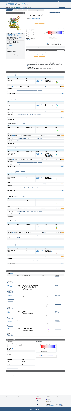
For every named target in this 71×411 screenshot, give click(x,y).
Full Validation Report (41, 342)
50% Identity (22, 114)
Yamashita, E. (33, 54)
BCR (8, 311)
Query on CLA (9, 278)
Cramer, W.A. (58, 54)
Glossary (19, 400)
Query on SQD (9, 295)
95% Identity (35, 114)
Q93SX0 (13, 159)
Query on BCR (9, 312)
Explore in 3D (19, 37)
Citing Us (7, 398)
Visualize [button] (20, 1)
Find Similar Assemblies (10, 45)
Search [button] (16, 1)
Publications (7, 399)
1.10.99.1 (48, 154)
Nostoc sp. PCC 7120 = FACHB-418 (35, 20)
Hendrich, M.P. (46, 54)
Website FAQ (20, 399)
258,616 (17, 3)
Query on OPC (9, 286)
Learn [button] (32, 1)
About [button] (35, 1)
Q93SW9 (13, 135)
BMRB (57, 400)
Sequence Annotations (19, 33)
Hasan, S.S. (50, 54)
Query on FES (9, 329)
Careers (38, 1)
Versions (42, 10)
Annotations (20, 10)
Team (7, 400)
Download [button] (28, 1)
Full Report (63, 28)
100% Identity (39, 114)
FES (8, 328)
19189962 (31, 56)
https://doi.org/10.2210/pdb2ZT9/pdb (34, 18)
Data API (63, 12)
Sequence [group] (17, 99)
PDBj (56, 399)
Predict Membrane (17, 35)
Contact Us (19, 397)
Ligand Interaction (9, 35)
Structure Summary (10, 10)
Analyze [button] (24, 1)
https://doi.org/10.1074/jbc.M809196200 (34, 57)
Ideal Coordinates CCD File (11, 282)
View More (29, 65)
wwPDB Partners (58, 396)
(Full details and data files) (44, 372)
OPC (8, 285)
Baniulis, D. (28, 54)
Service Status (20, 401)
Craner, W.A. (16, 375)
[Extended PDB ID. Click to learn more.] (42, 15)
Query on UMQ (9, 321)
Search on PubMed (36, 56)
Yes (32, 22)
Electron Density (9, 34)
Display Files (52, 12)
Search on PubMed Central (42, 56)
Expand (62, 93)
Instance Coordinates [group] (10, 283)
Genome (34, 10)
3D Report (60, 28)
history (41, 47)
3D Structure (23, 99)
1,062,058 (25, 3)
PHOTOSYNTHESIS (34, 19)
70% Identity (26, 114)
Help (59, 1)
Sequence (29, 10)
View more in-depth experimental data (12, 367)
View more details (28, 39)
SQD (8, 294)
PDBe (57, 398)
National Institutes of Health (29, 408)
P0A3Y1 (13, 208)
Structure (15, 10)
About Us (7, 397)
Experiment (25, 10)
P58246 (13, 232)
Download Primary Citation (60, 50)
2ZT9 (27, 59)
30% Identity (18, 114)
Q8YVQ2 (13, 183)
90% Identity (31, 114)
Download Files (57, 12)
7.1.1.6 (48, 155)
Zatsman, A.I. (42, 54)
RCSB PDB (9, 1)
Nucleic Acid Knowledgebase (50, 405)
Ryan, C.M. (54, 54)
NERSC (30, 409)
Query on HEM (9, 303)
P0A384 (13, 86)
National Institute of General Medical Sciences (18, 408)
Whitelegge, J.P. (37, 54)
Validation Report (14, 34)
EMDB (57, 401)
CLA (8, 276)
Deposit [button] (13, 1)
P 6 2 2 (13, 348)
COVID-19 (41, 1)
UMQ (8, 320)
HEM (8, 302)
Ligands (38, 10)
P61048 (13, 256)
